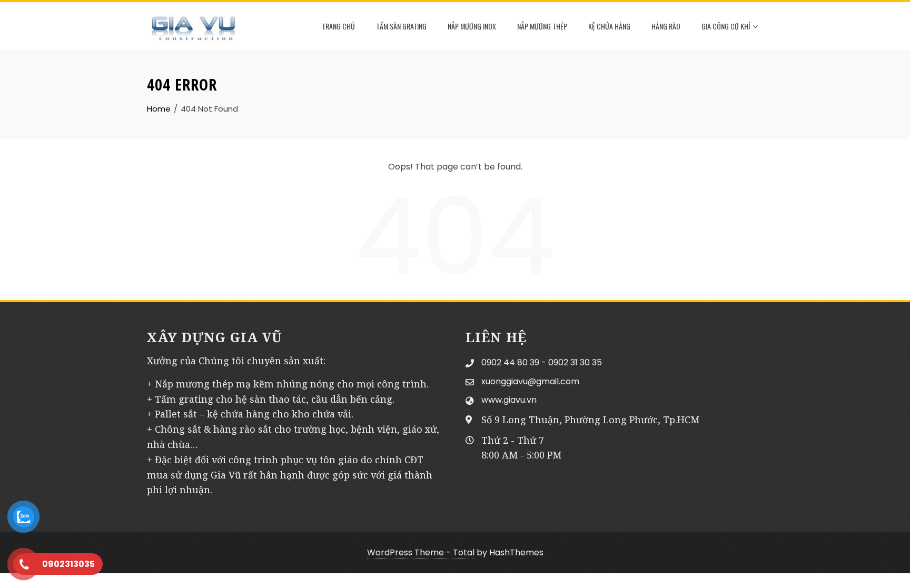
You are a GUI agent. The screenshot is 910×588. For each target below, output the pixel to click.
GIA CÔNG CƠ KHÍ (725, 26)
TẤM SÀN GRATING (401, 26)
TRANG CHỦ (338, 26)
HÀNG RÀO (665, 26)
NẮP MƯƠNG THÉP (542, 26)
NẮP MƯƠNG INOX (472, 26)
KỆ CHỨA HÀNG (609, 26)
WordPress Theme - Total (420, 552)
